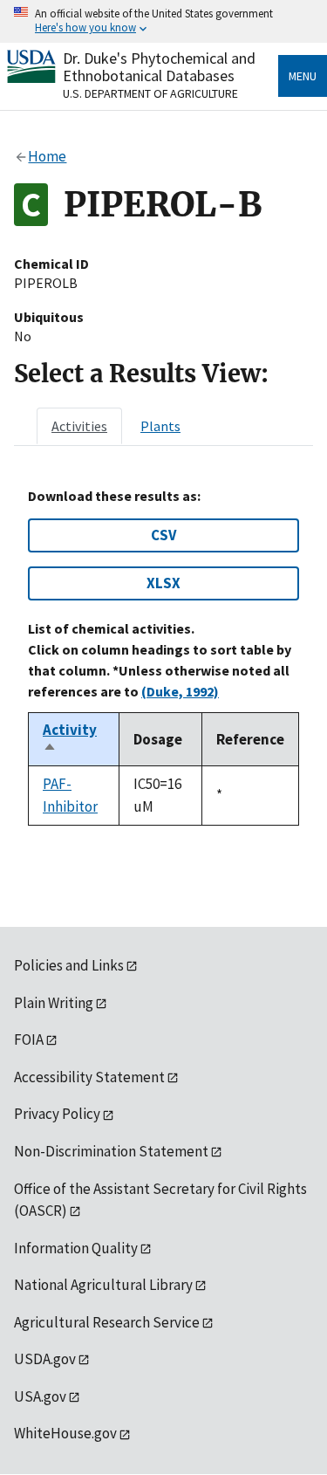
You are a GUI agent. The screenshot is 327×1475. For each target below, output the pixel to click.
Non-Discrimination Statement (111, 1151)
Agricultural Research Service (107, 1322)
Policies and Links (69, 965)
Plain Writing (53, 1002)
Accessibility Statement (89, 1077)
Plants (160, 426)
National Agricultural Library (103, 1284)
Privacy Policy (57, 1113)
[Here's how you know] (163, 21)
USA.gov (40, 1396)
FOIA (29, 1039)
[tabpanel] (163, 657)
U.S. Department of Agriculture (150, 93)
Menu (303, 76)
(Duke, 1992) (180, 691)
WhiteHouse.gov (65, 1433)
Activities (79, 426)
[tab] (79, 426)
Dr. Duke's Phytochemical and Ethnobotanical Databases (159, 67)
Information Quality (76, 1248)
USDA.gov (45, 1359)
